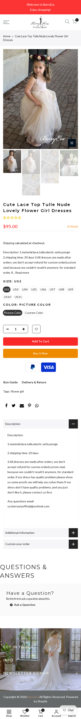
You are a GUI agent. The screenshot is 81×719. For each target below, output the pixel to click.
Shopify (42, 701)
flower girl (17, 391)
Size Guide (10, 382)
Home (6, 36)
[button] (12, 217)
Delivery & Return (34, 382)
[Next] (72, 99)
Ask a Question (24, 604)
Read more (22, 272)
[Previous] (9, 99)
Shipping (8, 243)
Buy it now (40, 353)
